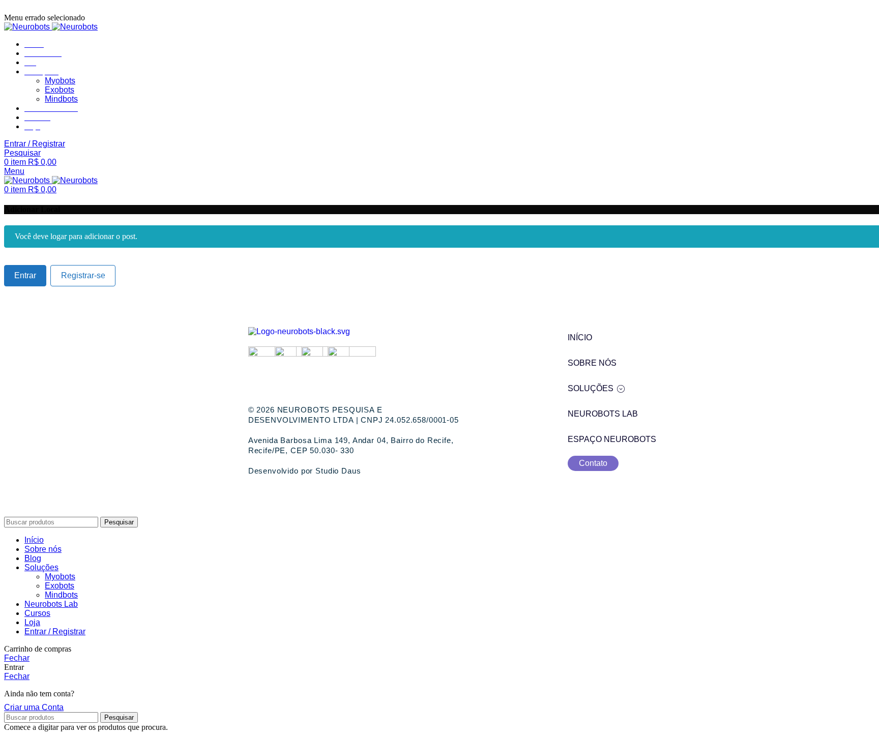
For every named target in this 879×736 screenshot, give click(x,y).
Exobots (59, 89)
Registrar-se (83, 275)
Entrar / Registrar (54, 631)
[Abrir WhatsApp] (853, 710)
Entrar (25, 275)
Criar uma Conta (34, 707)
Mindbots (61, 99)
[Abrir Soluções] (621, 388)
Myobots (60, 80)
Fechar (17, 658)
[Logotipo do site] (28, 26)
